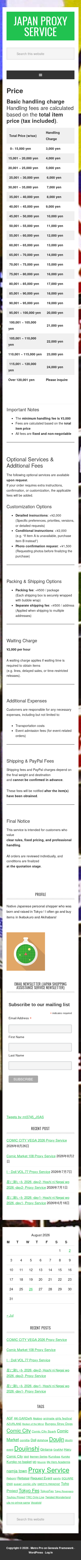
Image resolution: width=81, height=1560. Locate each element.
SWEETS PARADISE (48, 1484)
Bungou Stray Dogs (59, 1423)
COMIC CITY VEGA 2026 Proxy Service (37, 1140)
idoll (26, 1456)
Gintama (46, 1449)
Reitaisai (23, 1478)
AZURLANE (14, 1424)
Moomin (41, 1462)
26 (31, 1289)
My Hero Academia (58, 1462)
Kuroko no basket (19, 1461)
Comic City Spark (44, 1431)
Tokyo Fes (29, 1490)
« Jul (10, 1315)
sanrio (57, 1478)
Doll (33, 1439)
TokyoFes (47, 1491)
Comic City (19, 1430)
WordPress (36, 1552)
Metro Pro (37, 1548)
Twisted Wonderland (58, 1497)
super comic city (25, 1483)
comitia (25, 1440)
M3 (34, 1462)
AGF (10, 1418)
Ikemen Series (38, 1456)
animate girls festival (57, 1418)
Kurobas (54, 1456)
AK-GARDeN (23, 1418)
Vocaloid (36, 1503)
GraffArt (58, 1450)
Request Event (41, 1477)
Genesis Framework (61, 1548)
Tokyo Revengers (64, 1491)
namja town (17, 1471)
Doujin (56, 1439)
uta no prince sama (18, 1503)
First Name (16, 1037)
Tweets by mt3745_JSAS (25, 1116)
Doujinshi (26, 1448)
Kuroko (65, 1456)
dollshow (42, 1440)
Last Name (16, 1055)
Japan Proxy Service (40, 26)
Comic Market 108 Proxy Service (31, 1155)
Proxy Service (48, 1469)
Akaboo (37, 1418)
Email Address (20, 1018)
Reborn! (11, 1478)
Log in (49, 1552)
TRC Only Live (35, 1497)
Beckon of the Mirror (33, 1424)
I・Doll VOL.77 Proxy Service (28, 1171)
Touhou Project (16, 1497)
